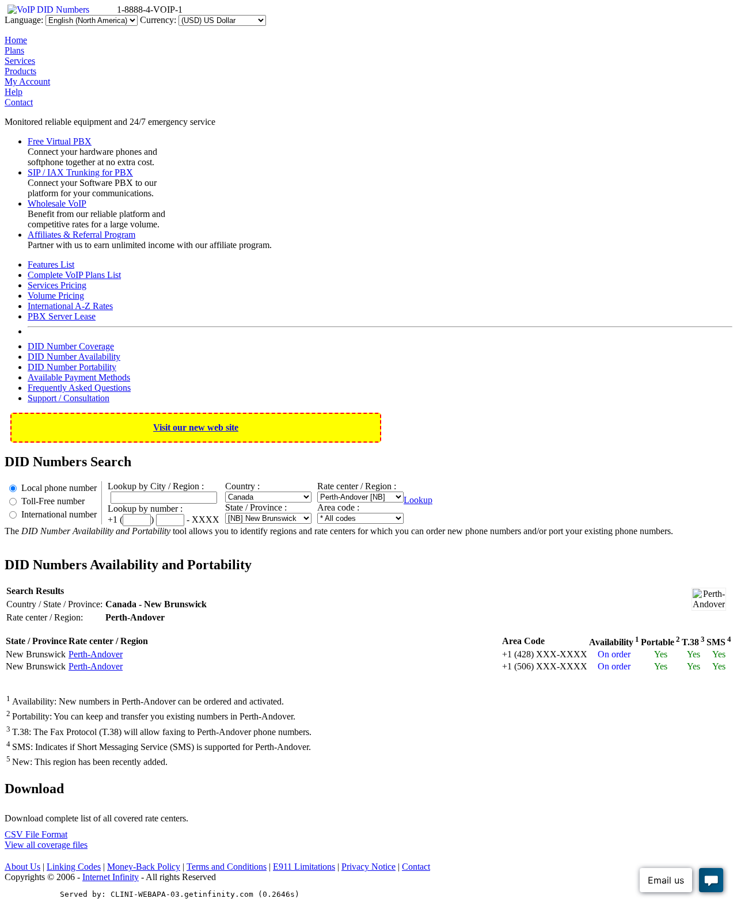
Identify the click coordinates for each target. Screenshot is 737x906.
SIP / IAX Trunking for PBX (80, 172)
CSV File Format (36, 834)
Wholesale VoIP (57, 203)
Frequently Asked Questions (79, 388)
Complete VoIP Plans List (74, 275)
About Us (22, 866)
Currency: (158, 20)
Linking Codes (74, 866)
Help (13, 92)
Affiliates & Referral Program (81, 234)
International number (59, 514)
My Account (27, 81)
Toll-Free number (53, 501)
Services (20, 61)
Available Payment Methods (79, 377)
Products (20, 71)
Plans (14, 50)
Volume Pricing (56, 295)
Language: (24, 20)
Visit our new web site (195, 427)
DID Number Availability (74, 356)
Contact (19, 102)
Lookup (418, 500)
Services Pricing (57, 285)
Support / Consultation (68, 398)
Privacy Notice (368, 866)
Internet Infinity (110, 877)
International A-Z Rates (70, 306)
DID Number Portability (72, 367)
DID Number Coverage (71, 346)
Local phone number (59, 488)
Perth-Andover (96, 654)
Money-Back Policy (143, 866)
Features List (51, 264)
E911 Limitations (304, 866)
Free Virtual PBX (60, 141)
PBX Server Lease (62, 316)
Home (16, 40)
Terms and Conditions (227, 866)
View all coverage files (46, 845)
